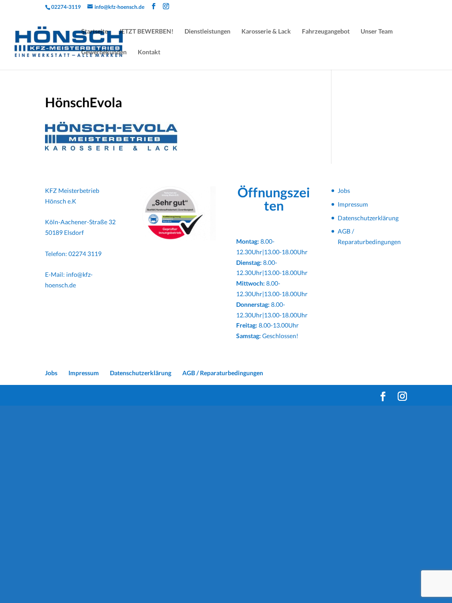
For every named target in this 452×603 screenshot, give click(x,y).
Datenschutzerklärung (368, 218)
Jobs (344, 190)
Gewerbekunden (104, 52)
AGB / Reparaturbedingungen (222, 373)
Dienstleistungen (207, 31)
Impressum (353, 204)
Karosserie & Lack (266, 31)
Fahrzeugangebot (326, 31)
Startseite (94, 31)
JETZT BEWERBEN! (146, 31)
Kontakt (149, 52)
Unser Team (377, 31)
